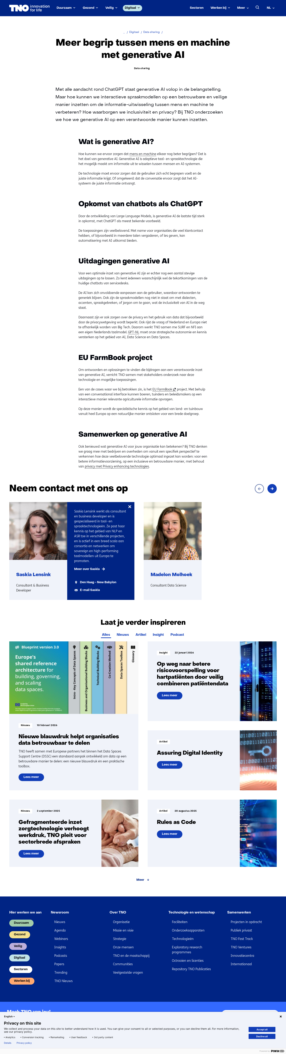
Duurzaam (64, 8)
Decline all (262, 1036)
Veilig (109, 8)
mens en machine (142, 154)
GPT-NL (133, 332)
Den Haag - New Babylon (98, 582)
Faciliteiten (180, 922)
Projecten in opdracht (246, 922)
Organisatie (121, 922)
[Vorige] (259, 488)
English (8, 1016)
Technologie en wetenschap (191, 912)
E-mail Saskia (90, 590)
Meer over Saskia (87, 569)
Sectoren (197, 8)
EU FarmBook (163, 389)
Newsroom (60, 912)
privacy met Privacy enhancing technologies (117, 466)
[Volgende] (272, 488)
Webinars (61, 939)
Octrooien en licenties (188, 961)
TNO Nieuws (63, 981)
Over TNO (118, 912)
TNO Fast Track (242, 939)
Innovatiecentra (242, 956)
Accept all (262, 1029)
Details (7, 1043)
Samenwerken (239, 912)
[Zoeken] (257, 7)
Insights (60, 947)
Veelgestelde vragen (128, 972)
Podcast (177, 635)
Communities (123, 964)
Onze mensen (123, 947)
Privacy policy (24, 1043)
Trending (60, 972)
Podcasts (60, 956)
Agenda (60, 930)
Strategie (119, 939)
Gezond (88, 8)
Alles (106, 635)
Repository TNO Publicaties (191, 969)
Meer (241, 8)
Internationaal (241, 964)
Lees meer (33, 778)
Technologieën (183, 939)
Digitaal (130, 8)
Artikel (141, 635)
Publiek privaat (241, 930)
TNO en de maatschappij (131, 956)
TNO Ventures (241, 947)
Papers (59, 964)
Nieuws (123, 635)
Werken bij (218, 8)
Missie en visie (123, 930)
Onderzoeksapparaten (188, 930)
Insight (158, 635)
